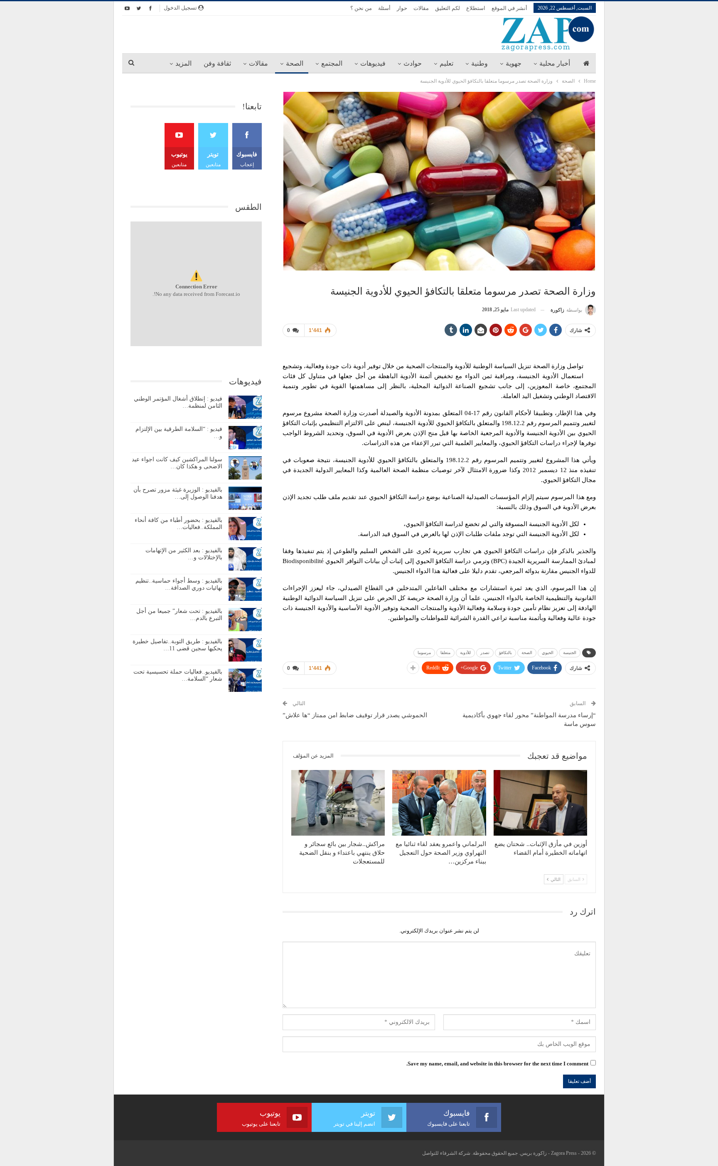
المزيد (183, 63)
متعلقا (445, 652)
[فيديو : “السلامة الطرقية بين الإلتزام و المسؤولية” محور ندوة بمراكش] (245, 437)
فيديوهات (373, 63)
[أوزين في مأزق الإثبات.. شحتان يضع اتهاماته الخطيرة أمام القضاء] (540, 803)
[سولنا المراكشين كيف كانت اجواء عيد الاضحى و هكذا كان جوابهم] (245, 468)
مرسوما (424, 652)
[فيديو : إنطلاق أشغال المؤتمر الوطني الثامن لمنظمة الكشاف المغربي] (245, 407)
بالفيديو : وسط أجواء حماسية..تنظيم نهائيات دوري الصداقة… (178, 584)
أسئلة (384, 8)
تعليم (446, 63)
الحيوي (547, 652)
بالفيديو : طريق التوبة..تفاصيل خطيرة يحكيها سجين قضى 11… (177, 645)
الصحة (294, 63)
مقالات (421, 8)
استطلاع (475, 8)
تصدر (484, 652)
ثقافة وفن (217, 63)
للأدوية (465, 652)
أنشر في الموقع (509, 8)
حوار (402, 8)
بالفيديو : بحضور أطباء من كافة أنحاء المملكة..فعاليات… (178, 523)
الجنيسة (569, 652)
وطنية (479, 63)
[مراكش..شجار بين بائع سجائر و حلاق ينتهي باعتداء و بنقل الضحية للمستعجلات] (338, 803)
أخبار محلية (554, 63)
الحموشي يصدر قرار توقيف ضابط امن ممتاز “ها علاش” (355, 715)
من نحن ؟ (361, 8)
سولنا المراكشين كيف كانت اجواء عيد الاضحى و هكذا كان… (177, 463)
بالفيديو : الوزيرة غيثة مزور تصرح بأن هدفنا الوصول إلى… (177, 493)
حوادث (412, 63)
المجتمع (331, 63)
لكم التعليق (447, 8)
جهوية (513, 63)
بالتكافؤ (505, 652)
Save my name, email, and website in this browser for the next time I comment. (497, 1063)
